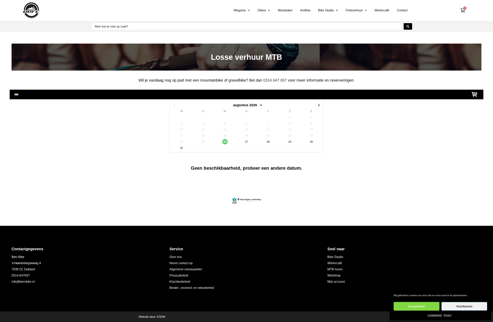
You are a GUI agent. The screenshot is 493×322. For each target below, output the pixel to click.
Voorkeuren (464, 306)
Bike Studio (326, 10)
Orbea (261, 10)
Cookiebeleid (435, 315)
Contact (402, 10)
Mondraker (285, 10)
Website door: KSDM (152, 316)
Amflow (305, 10)
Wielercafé (382, 10)
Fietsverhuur (354, 10)
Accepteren (416, 306)
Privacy (447, 315)
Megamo (240, 10)
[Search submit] (408, 26)
